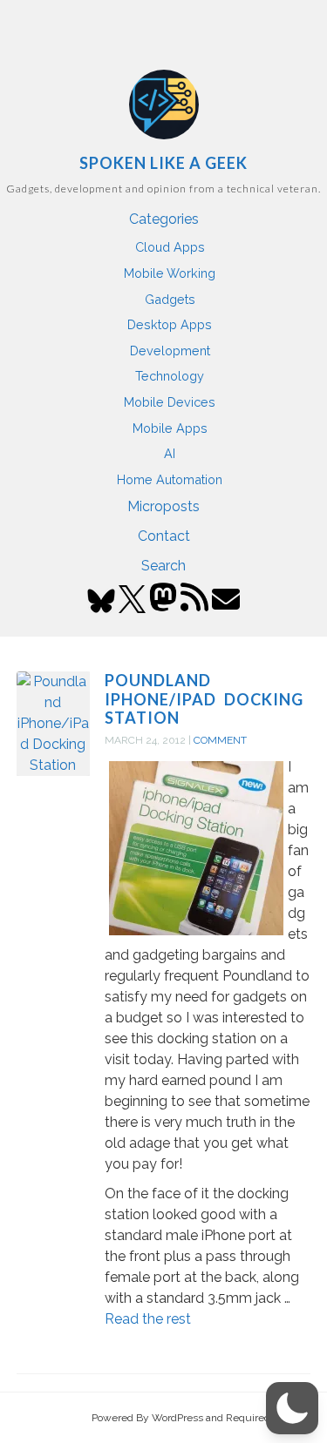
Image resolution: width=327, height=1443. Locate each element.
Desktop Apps (169, 324)
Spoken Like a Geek (163, 162)
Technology (169, 375)
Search (163, 565)
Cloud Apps (170, 246)
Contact (164, 536)
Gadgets (170, 299)
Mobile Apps (170, 428)
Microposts (163, 506)
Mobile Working (169, 273)
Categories (164, 219)
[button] (292, 1408)
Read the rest (148, 1319)
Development (170, 350)
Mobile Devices (169, 401)
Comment (220, 740)
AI (169, 453)
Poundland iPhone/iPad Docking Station (204, 699)
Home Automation (169, 479)
